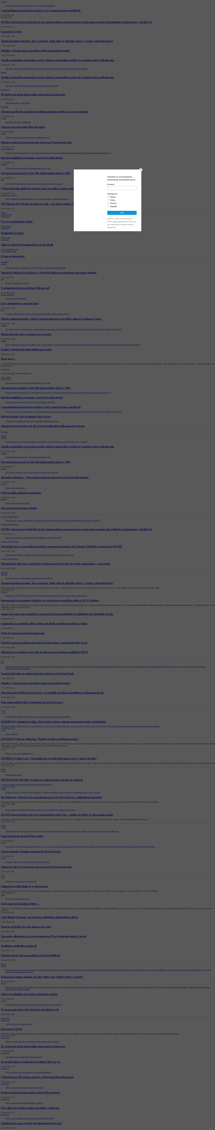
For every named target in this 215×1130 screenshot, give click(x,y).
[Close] (140, 170)
